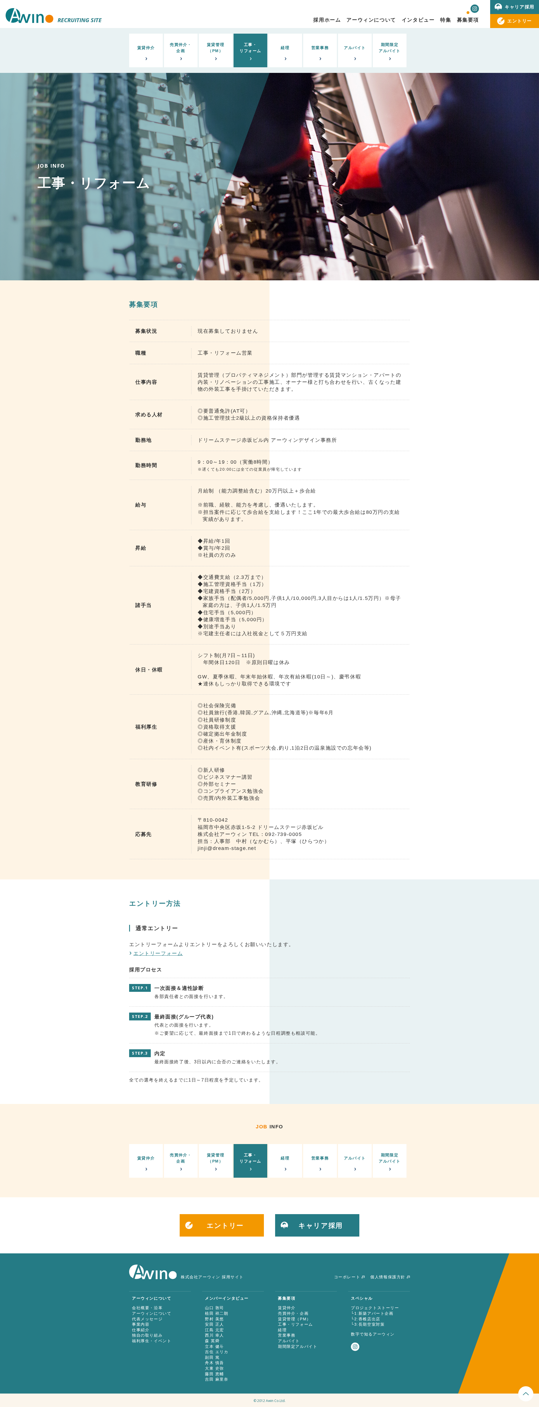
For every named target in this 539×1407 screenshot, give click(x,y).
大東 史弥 (214, 1368)
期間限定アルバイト (390, 47)
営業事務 (320, 47)
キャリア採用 (520, 7)
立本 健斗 (214, 1346)
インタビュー (418, 19)
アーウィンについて (151, 1313)
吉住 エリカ (217, 1352)
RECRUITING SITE (80, 20)
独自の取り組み (147, 1335)
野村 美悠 (214, 1319)
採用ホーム (327, 19)
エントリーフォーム (158, 953)
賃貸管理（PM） (215, 47)
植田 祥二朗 (217, 1313)
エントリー (519, 21)
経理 (285, 47)
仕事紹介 (140, 1330)
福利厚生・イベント (151, 1341)
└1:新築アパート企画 (372, 1313)
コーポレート (347, 1277)
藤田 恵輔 (214, 1374)
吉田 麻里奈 (217, 1379)
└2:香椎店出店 (365, 1319)
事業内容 (140, 1324)
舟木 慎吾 (214, 1362)
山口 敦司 (214, 1308)
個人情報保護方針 (387, 1277)
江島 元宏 (214, 1330)
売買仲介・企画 (181, 47)
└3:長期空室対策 (368, 1324)
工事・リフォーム (250, 47)
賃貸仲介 (146, 47)
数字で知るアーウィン (373, 1334)
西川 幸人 (214, 1335)
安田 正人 (214, 1324)
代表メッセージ (147, 1319)
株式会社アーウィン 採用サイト (212, 1277)
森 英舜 (212, 1341)
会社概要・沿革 (147, 1308)
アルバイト (355, 47)
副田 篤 (212, 1357)
